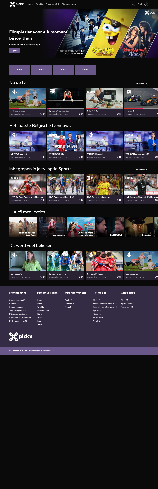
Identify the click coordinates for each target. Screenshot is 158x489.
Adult (95, 321)
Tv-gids (40, 307)
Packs (68, 300)
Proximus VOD (43, 311)
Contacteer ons (16, 300)
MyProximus (126, 304)
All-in (96, 300)
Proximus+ (126, 307)
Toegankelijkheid (17, 311)
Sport (39, 317)
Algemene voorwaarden (20, 317)
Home (39, 300)
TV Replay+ (98, 317)
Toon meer (140, 83)
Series (40, 324)
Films (39, 314)
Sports (96, 311)
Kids (39, 321)
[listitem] (23, 227)
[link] (27, 102)
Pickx (123, 300)
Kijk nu (15, 51)
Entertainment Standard (104, 307)
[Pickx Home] (20, 337)
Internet (68, 304)
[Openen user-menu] (146, 4)
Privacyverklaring (17, 314)
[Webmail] (140, 4)
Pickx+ (96, 314)
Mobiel (68, 307)
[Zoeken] (133, 4)
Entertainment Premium (104, 304)
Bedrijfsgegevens (17, 321)
